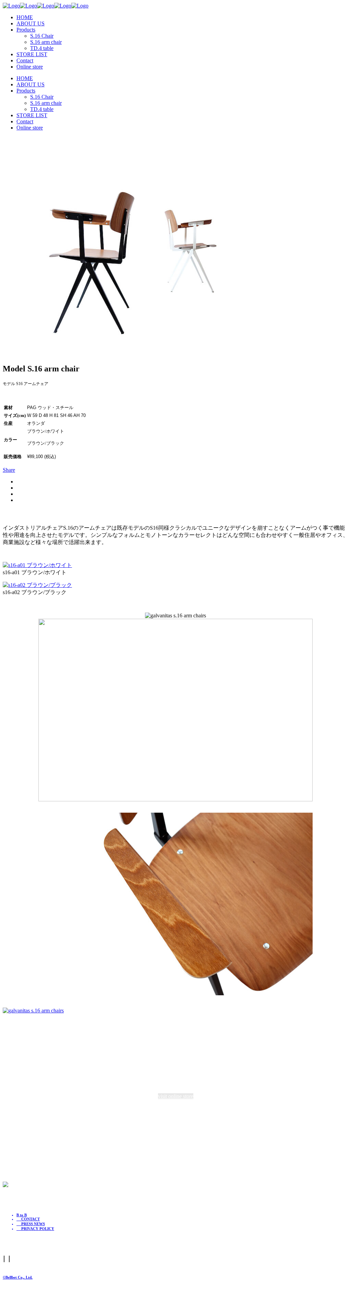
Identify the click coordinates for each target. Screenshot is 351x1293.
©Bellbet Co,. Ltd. (18, 1277)
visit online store (175, 1096)
